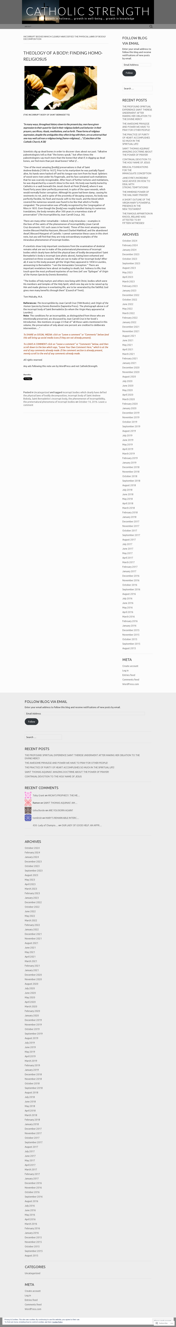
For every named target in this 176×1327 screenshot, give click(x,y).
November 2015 (130, 634)
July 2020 (127, 381)
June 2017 (127, 548)
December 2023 (130, 254)
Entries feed (128, 675)
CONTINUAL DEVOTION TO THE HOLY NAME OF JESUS (53, 776)
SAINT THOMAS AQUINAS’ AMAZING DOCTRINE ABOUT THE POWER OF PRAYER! (137, 151)
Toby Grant (38, 795)
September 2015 (131, 643)
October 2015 (129, 639)
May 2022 (127, 308)
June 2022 (127, 304)
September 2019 (131, 426)
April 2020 (127, 394)
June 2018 (127, 494)
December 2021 (130, 326)
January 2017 (129, 571)
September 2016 (131, 589)
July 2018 (127, 489)
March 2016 (128, 616)
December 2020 (130, 367)
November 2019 (130, 417)
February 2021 (130, 358)
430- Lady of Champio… (45, 825)
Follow (129, 72)
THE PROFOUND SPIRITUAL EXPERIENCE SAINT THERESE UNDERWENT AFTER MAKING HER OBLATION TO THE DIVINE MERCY (137, 112)
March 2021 (128, 354)
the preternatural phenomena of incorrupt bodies (49, 401)
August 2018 (129, 485)
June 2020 (127, 385)
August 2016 (129, 594)
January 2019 (129, 462)
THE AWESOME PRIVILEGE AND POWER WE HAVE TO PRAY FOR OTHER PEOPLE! (136, 126)
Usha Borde (39, 810)
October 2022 (129, 299)
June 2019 (127, 440)
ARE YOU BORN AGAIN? (61, 810)
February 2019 (130, 458)
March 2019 (128, 453)
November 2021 (130, 331)
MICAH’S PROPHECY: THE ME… (64, 795)
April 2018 (127, 503)
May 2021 (127, 344)
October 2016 (129, 584)
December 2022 (130, 295)
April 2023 (127, 277)
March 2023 (128, 281)
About (28, 26)
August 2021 (129, 335)
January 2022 (129, 322)
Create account (130, 666)
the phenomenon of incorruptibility (86, 398)
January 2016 (129, 625)
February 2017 (130, 566)
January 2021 (129, 363)
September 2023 (131, 263)
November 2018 (130, 471)
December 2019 (130, 412)
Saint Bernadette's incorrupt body (49, 398)
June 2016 (127, 603)
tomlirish (37, 818)
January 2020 (129, 408)
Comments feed (130, 679)
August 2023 (129, 267)
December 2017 (130, 521)
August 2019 (129, 431)
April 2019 (127, 449)
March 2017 (128, 562)
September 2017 (131, 535)
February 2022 (130, 317)
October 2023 (129, 258)
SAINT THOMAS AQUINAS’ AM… (60, 802)
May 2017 (127, 553)
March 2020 (128, 399)
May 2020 (127, 390)
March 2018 (128, 508)
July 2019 (127, 435)
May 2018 (127, 498)
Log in (125, 670)
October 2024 (129, 240)
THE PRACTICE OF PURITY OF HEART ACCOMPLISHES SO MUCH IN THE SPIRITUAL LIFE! (69, 767)
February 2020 (130, 403)
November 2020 (130, 372)
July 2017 (127, 544)
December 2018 (130, 467)
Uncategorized (41, 392)
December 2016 (130, 575)
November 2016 (130, 580)
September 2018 (131, 480)
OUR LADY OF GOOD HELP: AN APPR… (82, 825)
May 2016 (127, 607)
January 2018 (129, 517)
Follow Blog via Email (46, 702)
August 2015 (129, 648)
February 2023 (130, 286)
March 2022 (128, 313)
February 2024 (130, 245)
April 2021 (127, 349)
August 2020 (129, 376)
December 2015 (130, 630)
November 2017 (130, 526)
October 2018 (129, 476)
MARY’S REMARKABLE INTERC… (62, 818)
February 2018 (130, 512)
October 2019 (129, 421)
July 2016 (127, 598)
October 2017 (129, 530)
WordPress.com (130, 684)
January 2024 (129, 249)
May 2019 (127, 444)
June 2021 (127, 340)
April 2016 (127, 612)
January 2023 (129, 290)
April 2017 (127, 557)
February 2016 (130, 621)
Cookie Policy (57, 1322)
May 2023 (127, 272)
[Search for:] (151, 26)
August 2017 (129, 539)
